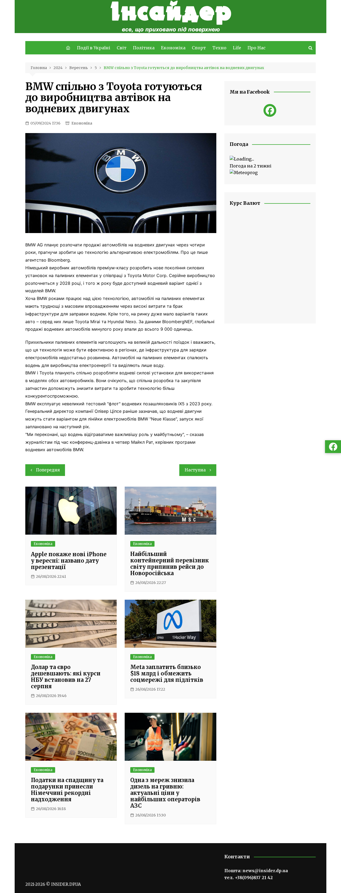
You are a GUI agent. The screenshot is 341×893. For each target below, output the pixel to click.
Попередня (48, 469)
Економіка (173, 47)
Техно (219, 47)
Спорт (199, 47)
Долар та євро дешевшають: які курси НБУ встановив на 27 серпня (65, 677)
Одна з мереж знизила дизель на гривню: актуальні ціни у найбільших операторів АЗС (165, 793)
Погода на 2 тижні (250, 166)
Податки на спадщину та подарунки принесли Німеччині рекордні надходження (67, 790)
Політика (144, 47)
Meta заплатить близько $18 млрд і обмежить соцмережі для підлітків (166, 673)
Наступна (195, 469)
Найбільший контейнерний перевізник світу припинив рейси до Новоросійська (169, 563)
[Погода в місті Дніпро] (270, 159)
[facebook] (269, 110)
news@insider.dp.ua (265, 870)
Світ (122, 47)
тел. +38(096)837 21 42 (248, 877)
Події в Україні (93, 47)
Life (237, 47)
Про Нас (256, 47)
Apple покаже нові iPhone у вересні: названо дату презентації (69, 560)
